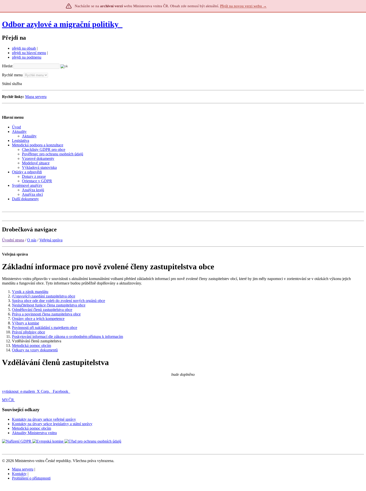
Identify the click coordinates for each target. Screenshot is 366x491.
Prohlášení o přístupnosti (31, 478)
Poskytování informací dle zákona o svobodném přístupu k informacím (67, 336)
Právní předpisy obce (28, 332)
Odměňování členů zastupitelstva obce (42, 309)
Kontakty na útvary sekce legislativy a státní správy (52, 424)
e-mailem (27, 391)
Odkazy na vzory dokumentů (35, 350)
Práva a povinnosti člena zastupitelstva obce (46, 314)
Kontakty (19, 474)
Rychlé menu (12, 75)
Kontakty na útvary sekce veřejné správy (44, 419)
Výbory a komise (25, 323)
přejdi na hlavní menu (29, 53)
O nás (31, 240)
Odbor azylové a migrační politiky (61, 24)
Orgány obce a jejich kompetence (38, 318)
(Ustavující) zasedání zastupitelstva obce (43, 296)
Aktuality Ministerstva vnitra (34, 433)
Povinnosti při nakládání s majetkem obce (44, 327)
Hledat (7, 66)
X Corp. (44, 391)
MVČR (8, 400)
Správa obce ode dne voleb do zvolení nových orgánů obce (58, 300)
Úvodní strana (13, 240)
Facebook (61, 391)
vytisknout (10, 391)
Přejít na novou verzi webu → (243, 6)
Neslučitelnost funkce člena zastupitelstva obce (48, 305)
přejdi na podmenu (26, 57)
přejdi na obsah (24, 48)
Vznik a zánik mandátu (30, 292)
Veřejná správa (50, 240)
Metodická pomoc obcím (31, 345)
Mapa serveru (36, 97)
